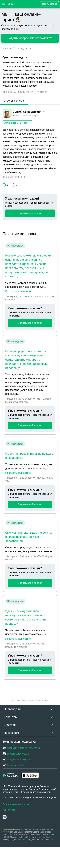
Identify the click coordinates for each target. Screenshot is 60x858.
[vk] (5, 817)
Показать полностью (18, 291)
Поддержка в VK (15, 765)
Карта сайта (9, 809)
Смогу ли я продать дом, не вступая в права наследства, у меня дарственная (29, 537)
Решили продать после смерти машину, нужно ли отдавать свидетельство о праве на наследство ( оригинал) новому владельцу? (26, 360)
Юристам (10, 725)
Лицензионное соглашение (17, 804)
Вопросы (7, 48)
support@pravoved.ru (18, 753)
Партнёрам (11, 732)
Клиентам (10, 717)
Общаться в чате (17, 122)
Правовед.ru (12, 709)
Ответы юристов (14, 100)
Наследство (22, 48)
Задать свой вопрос (30, 213)
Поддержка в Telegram (19, 759)
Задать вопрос (49, 4)
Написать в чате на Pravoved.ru (23, 748)
